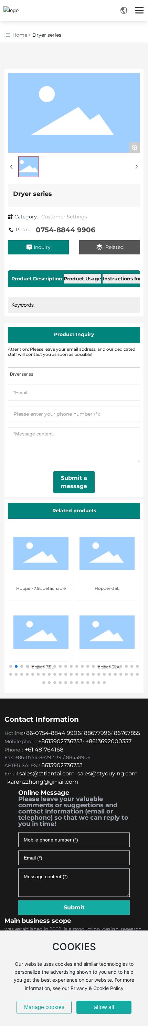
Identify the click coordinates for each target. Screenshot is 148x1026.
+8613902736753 (60, 741)
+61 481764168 (45, 749)
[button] (10, 666)
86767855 (127, 733)
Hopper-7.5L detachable (41, 588)
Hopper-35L (107, 588)
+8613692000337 (108, 741)
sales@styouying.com (107, 773)
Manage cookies (44, 1007)
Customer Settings (64, 217)
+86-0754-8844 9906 (52, 733)
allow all (104, 1007)
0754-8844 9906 (65, 230)
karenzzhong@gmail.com (42, 781)
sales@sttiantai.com (47, 773)
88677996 (97, 733)
